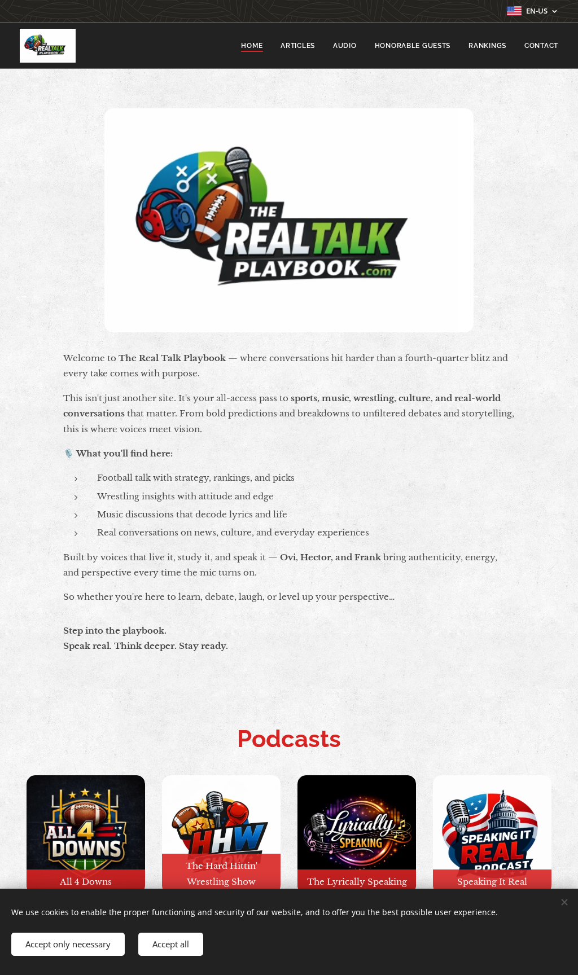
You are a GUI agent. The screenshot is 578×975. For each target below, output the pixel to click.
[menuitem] (255, 46)
